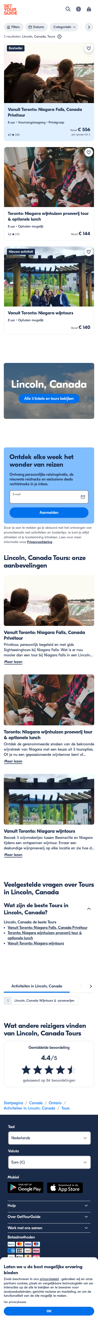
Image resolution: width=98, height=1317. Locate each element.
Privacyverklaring (39, 542)
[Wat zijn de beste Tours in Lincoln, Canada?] (89, 909)
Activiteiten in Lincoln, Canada (29, 1108)
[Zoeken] (68, 9)
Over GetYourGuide (24, 1217)
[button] (49, 92)
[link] (49, 92)
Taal (11, 1127)
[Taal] (78, 9)
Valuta (13, 1151)
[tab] (37, 986)
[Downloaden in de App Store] (65, 1188)
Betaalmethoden (21, 1237)
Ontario (55, 1103)
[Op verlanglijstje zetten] (88, 48)
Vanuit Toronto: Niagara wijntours (36, 943)
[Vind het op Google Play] (25, 1188)
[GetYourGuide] (10, 9)
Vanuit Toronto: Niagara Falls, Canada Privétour (48, 928)
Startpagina (13, 1103)
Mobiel (13, 1177)
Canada (36, 1103)
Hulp (12, 1205)
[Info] (59, 36)
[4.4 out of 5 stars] (49, 1070)
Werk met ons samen (25, 1228)
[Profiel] (89, 9)
